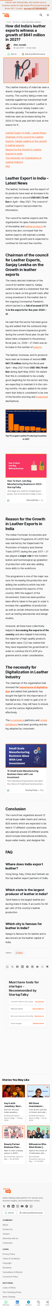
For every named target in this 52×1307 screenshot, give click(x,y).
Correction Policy (10, 1276)
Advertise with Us (10, 1238)
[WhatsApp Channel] (31, 1206)
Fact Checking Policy (12, 1292)
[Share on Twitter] (12, 966)
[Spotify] (26, 1206)
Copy (38, 1305)
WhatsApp (6, 1305)
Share (47, 1305)
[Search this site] (41, 15)
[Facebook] (8, 1206)
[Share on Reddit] (32, 966)
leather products (34, 226)
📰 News (19, 953)
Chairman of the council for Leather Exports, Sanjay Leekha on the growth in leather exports (26, 141)
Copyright (7, 1263)
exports (37, 347)
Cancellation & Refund (12, 1272)
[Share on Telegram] (27, 966)
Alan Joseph (19, 44)
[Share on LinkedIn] (22, 966)
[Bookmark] (47, 966)
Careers (6, 1234)
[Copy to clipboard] (42, 966)
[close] (49, 5)
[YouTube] (22, 1206)
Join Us (14, 54)
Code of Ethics (9, 1288)
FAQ (7, 166)
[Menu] (48, 15)
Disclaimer (7, 1267)
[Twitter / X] (4, 1206)
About (5, 1225)
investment (42, 396)
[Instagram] (17, 1206)
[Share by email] (37, 966)
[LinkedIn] (13, 1206)
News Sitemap (9, 1297)
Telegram (28, 1305)
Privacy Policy (9, 1254)
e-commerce (17, 720)
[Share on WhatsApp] (7, 966)
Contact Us (8, 1229)
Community (7, 1243)
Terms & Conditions (11, 1258)
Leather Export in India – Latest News (25, 132)
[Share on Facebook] (17, 966)
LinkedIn (17, 1305)
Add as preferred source (35, 54)
